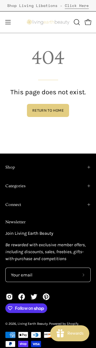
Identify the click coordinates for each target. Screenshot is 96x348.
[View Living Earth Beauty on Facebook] (22, 297)
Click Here (77, 5)
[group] (48, 5)
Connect (13, 204)
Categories (15, 185)
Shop (10, 167)
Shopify (72, 324)
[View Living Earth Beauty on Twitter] (34, 297)
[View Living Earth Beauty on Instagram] (9, 297)
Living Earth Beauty (33, 324)
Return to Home (48, 110)
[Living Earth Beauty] (48, 22)
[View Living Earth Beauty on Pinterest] (46, 297)
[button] (76, 22)
